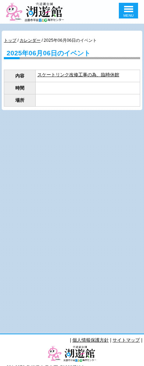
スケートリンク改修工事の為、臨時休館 (78, 74)
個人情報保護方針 (90, 340)
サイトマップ (126, 340)
